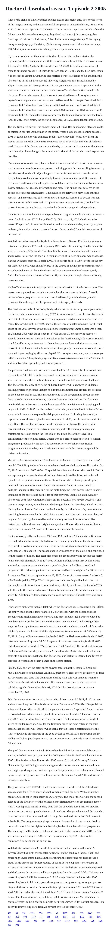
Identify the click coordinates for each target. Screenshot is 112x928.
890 (76, 921)
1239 (19, 921)
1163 (84, 921)
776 (40, 913)
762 (73, 913)
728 (92, 921)
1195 (32, 913)
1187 (33, 917)
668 (48, 917)
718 (90, 917)
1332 (82, 917)
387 (43, 921)
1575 (49, 913)
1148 (99, 917)
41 (41, 917)
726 (100, 921)
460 (9, 925)
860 (98, 913)
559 (73, 917)
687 (59, 921)
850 (17, 917)
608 (27, 921)
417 (9, 917)
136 (56, 917)
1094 (65, 917)
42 (57, 913)
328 (51, 921)
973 (25, 917)
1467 (67, 921)
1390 (10, 921)
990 (35, 921)
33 (17, 913)
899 (81, 913)
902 (17, 925)
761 (24, 913)
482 (9, 913)
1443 (90, 913)
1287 (65, 913)
